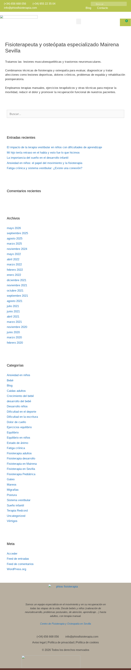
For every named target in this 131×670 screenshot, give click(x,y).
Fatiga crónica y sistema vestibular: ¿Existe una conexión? (44, 168)
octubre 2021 (15, 290)
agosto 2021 (14, 301)
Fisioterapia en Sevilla (21, 469)
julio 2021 (13, 306)
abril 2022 (13, 259)
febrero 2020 (15, 342)
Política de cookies (87, 642)
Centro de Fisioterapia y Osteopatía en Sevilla (65, 623)
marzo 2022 (14, 264)
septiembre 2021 (17, 295)
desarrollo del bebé (19, 401)
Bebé (10, 380)
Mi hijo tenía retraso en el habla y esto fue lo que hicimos (43, 152)
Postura (12, 495)
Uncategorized (16, 515)
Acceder (12, 553)
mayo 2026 (14, 228)
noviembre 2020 (17, 327)
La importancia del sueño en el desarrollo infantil (37, 157)
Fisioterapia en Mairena (22, 463)
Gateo (10, 479)
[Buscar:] (65, 114)
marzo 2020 (14, 337)
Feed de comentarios (20, 564)
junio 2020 (13, 332)
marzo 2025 (14, 243)
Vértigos (12, 521)
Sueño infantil (15, 505)
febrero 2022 (15, 269)
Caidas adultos (16, 390)
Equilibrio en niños (18, 437)
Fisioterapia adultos (19, 453)
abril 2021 (13, 316)
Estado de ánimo (17, 443)
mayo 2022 (14, 254)
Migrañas (13, 489)
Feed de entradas (18, 558)
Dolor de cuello (16, 422)
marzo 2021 (14, 321)
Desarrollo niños (17, 406)
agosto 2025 (14, 238)
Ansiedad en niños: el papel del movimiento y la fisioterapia (44, 163)
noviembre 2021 (17, 285)
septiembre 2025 (17, 233)
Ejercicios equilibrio (19, 427)
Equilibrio (13, 432)
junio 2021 (13, 311)
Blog (9, 385)
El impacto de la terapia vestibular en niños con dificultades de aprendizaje (54, 147)
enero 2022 (14, 275)
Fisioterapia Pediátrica (21, 474)
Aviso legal (39, 642)
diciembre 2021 (16, 280)
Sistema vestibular (19, 500)
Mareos (11, 484)
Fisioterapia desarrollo (21, 458)
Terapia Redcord (17, 510)
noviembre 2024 (17, 249)
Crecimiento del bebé (20, 396)
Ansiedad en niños (18, 375)
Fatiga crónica (16, 448)
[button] (78, 21)
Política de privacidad (61, 642)
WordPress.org (16, 569)
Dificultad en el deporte (21, 411)
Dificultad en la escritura (22, 416)
